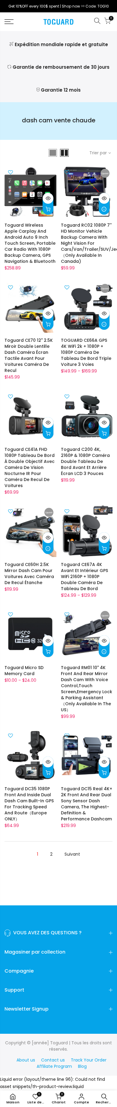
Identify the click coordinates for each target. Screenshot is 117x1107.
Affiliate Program (54, 1066)
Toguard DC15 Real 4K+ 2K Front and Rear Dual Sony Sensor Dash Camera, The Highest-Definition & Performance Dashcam (86, 804)
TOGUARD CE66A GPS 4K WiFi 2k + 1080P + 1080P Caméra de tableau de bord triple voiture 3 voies (86, 352)
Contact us (53, 1060)
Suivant (72, 854)
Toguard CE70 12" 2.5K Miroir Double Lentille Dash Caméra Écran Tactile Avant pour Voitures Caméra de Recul (28, 355)
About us (25, 1060)
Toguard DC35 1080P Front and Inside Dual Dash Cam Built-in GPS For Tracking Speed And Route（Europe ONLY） (29, 804)
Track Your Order (88, 1060)
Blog (82, 1066)
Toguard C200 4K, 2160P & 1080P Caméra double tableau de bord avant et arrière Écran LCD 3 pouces (85, 461)
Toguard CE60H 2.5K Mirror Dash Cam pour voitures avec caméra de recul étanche (29, 573)
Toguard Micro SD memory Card (24, 671)
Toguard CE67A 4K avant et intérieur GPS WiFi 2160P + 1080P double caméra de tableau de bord (84, 576)
